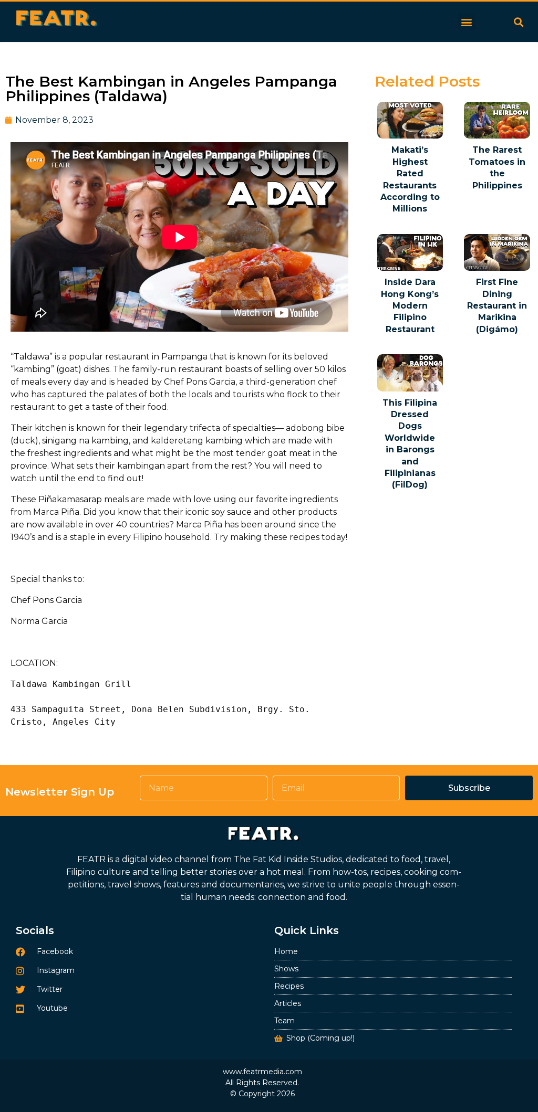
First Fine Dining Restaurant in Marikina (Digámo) (497, 305)
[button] (466, 21)
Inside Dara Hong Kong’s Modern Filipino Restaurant (410, 305)
